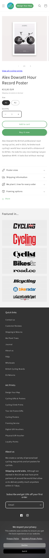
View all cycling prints (12, 70)
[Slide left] (19, 66)
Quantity (5, 108)
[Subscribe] (40, 505)
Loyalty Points (11, 441)
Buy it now (24, 132)
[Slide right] (30, 66)
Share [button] (7, 198)
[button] (3, 6)
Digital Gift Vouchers (14, 429)
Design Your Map (24, 5)
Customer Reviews (13, 326)
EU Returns (10, 375)
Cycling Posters (12, 417)
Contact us (10, 320)
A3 (6, 102)
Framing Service (12, 423)
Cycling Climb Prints (14, 405)
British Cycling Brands (15, 369)
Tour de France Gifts (14, 411)
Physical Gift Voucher (14, 435)
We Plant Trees (12, 338)
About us (9, 350)
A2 (15, 102)
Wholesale (10, 363)
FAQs (7, 356)
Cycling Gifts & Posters (15, 398)
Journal (8, 344)
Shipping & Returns (13, 332)
